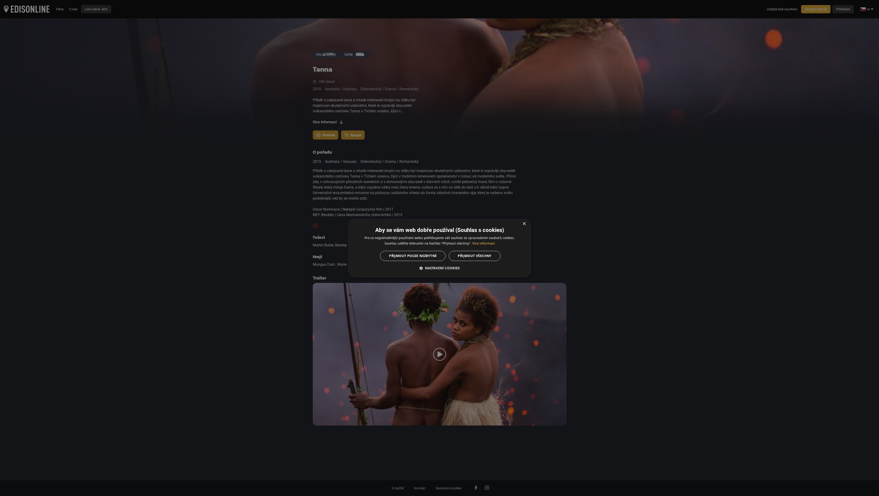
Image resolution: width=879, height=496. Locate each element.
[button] (439, 268)
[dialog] (440, 247)
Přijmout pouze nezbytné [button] (413, 256)
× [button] (524, 223)
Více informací (483, 243)
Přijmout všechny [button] (474, 256)
